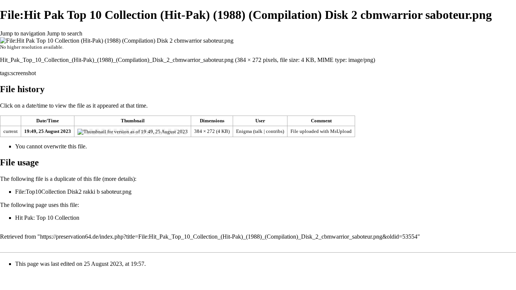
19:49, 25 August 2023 (47, 131)
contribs (274, 131)
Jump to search (64, 33)
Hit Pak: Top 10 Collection (47, 217)
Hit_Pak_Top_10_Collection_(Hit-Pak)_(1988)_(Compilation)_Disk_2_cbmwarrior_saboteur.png (116, 60)
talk (259, 131)
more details (118, 179)
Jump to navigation (22, 33)
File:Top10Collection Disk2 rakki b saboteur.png (73, 191)
